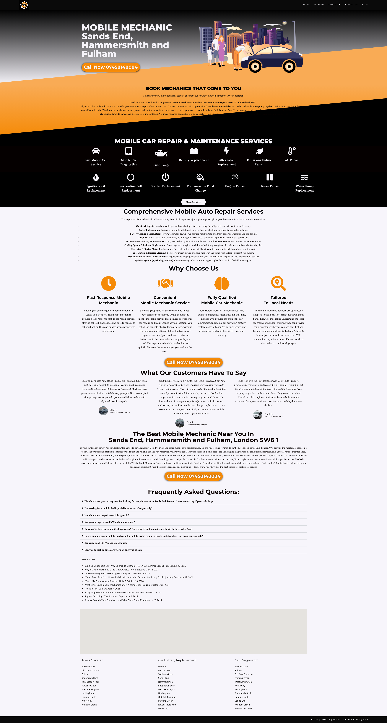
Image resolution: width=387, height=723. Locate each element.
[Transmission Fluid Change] (200, 177)
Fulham (85, 674)
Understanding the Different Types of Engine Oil (109, 573)
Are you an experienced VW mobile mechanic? (110, 522)
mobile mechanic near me (115, 384)
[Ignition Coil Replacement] (96, 177)
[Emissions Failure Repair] (259, 151)
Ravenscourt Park (90, 681)
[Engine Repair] (235, 177)
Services (336, 719)
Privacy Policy (362, 719)
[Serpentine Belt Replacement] (131, 177)
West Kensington (90, 689)
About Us (314, 719)
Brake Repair (270, 186)
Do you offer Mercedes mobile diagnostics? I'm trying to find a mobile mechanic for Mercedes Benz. (139, 529)
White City (87, 700)
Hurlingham (88, 693)
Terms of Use (348, 719)
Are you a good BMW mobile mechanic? (106, 542)
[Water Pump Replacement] (304, 177)
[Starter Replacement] (165, 177)
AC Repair (292, 160)
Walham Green (89, 704)
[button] (193, 501)
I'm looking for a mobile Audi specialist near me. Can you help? (119, 508)
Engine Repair (235, 186)
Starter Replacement (165, 186)
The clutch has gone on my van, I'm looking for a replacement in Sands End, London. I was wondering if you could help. (149, 501)
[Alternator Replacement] (226, 151)
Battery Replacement (194, 160)
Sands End (163, 677)
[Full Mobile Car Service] (96, 151)
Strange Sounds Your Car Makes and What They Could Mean (115, 600)
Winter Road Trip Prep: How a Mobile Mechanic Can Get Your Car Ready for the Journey (129, 577)
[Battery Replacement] (194, 151)
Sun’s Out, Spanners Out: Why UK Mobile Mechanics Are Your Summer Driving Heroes (128, 565)
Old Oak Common (90, 670)
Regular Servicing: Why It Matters (101, 596)
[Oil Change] (161, 154)
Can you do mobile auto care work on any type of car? (113, 549)
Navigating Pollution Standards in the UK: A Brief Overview (114, 592)
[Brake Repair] (270, 177)
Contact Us (325, 719)
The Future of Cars (94, 588)
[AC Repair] (292, 151)
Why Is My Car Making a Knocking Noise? (105, 581)
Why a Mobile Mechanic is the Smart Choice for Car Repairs (115, 569)
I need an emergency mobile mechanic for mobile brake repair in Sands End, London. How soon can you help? (144, 536)
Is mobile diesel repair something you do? (107, 515)
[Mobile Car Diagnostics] (128, 151)
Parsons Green (89, 685)
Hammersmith (89, 697)
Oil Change (161, 165)
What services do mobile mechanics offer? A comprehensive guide (118, 584)
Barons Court (88, 666)
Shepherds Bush (90, 677)
